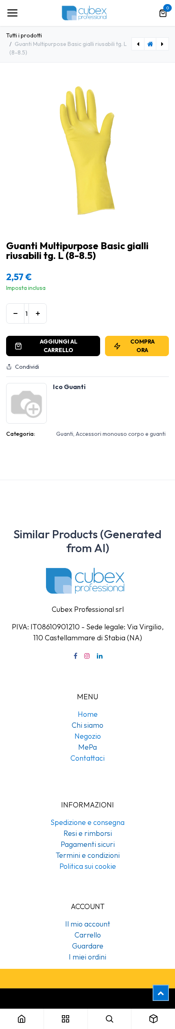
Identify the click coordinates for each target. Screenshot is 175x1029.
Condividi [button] (27, 367)
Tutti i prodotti (24, 35)
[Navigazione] (12, 13)
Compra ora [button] (142, 346)
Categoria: (20, 433)
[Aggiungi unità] (37, 313)
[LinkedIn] (99, 656)
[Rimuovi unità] (15, 313)
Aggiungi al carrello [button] (58, 346)
